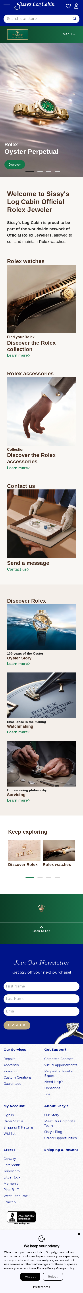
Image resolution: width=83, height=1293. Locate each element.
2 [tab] (40, 171)
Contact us (17, 569)
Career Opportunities (60, 1138)
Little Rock (12, 1177)
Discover (14, 164)
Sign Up (17, 1025)
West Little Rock (16, 1196)
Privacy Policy (46, 1268)
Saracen (10, 1202)
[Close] (79, 1234)
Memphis (11, 1184)
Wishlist (9, 1134)
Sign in (9, 1115)
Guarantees (12, 1084)
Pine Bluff (11, 1190)
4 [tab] (57, 171)
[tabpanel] (41, 110)
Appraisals (11, 1065)
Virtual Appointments (60, 1065)
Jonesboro (12, 1171)
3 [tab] (48, 171)
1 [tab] (28, 171)
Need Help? (53, 1082)
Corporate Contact (58, 1059)
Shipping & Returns (18, 1127)
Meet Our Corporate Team (59, 1123)
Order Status (13, 1121)
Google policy (65, 1268)
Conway (10, 1159)
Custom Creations (17, 1077)
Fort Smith (12, 1165)
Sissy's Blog (53, 1132)
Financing (11, 1071)
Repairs (9, 1059)
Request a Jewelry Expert (58, 1073)
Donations (52, 1088)
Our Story (51, 1115)
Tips (47, 1094)
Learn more (17, 355)
